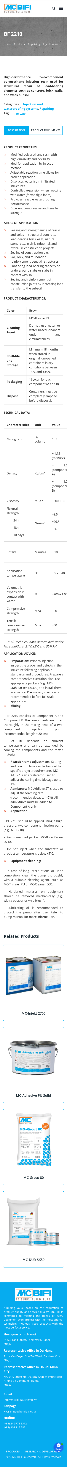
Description (16, 130)
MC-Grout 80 (33, 1177)
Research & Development (43, 1451)
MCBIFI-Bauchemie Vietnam (21, 1411)
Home (7, 44)
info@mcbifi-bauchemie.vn (20, 1399)
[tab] (16, 130)
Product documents (45, 130)
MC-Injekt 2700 (33, 1013)
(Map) (7, 1343)
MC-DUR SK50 (33, 1259)
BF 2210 (20, 113)
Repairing (34, 44)
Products (19, 44)
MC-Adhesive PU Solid (33, 1095)
